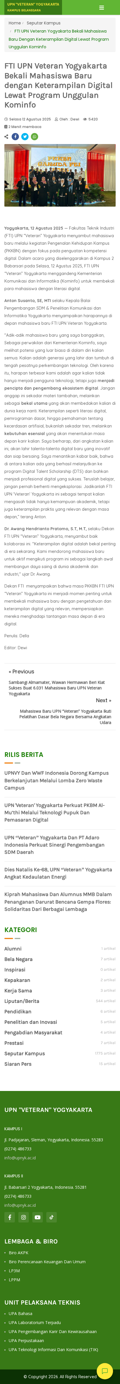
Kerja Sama (18, 990)
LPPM (14, 1279)
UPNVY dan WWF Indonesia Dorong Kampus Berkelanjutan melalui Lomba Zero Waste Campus (56, 780)
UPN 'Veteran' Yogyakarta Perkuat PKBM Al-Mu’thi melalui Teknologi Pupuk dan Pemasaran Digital (54, 812)
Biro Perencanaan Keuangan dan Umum (47, 1261)
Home (15, 23)
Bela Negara (18, 959)
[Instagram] (23, 1217)
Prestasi (14, 1043)
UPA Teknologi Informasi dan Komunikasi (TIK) (53, 1349)
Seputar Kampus (43, 23)
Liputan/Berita (21, 1001)
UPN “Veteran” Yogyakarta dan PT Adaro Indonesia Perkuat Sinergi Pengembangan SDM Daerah (54, 844)
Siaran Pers (17, 1064)
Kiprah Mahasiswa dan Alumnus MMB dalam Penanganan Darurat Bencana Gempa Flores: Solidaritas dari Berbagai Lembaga (58, 901)
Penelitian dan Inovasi (30, 1022)
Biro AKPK (18, 1252)
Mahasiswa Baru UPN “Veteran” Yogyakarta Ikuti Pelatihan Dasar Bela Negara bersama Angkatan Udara (65, 716)
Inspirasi (14, 969)
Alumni (13, 948)
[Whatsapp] (34, 136)
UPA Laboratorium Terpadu (35, 1322)
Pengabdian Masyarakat (33, 1032)
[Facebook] (15, 136)
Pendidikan (17, 1011)
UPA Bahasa (20, 1313)
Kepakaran (17, 980)
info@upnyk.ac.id (20, 1158)
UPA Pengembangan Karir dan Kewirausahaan (53, 1331)
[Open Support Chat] (105, 1371)
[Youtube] (37, 1217)
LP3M (14, 1270)
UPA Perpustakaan (26, 1340)
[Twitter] (25, 136)
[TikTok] (51, 1217)
